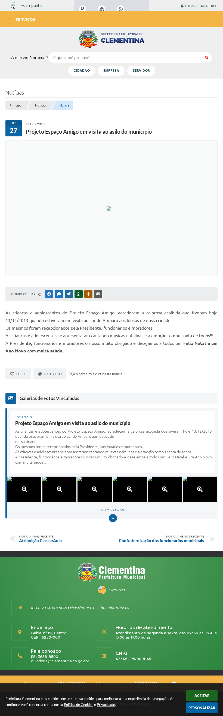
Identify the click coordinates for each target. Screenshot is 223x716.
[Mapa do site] (102, 9)
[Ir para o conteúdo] (136, 9)
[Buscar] (206, 57)
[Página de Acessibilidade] (121, 9)
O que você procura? (29, 57)
